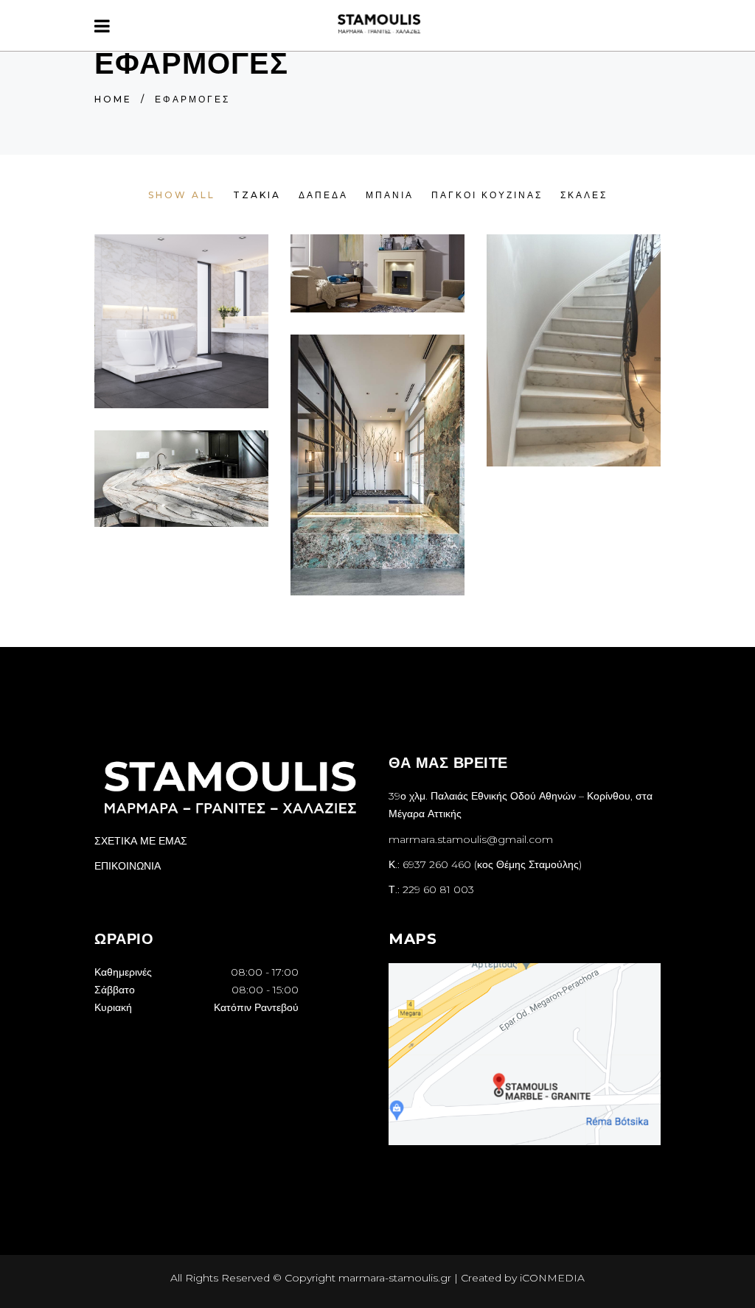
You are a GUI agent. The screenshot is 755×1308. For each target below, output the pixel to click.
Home (113, 99)
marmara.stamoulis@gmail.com (471, 839)
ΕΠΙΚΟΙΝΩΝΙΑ (127, 865)
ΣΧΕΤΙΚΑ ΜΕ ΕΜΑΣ (140, 840)
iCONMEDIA (552, 1277)
